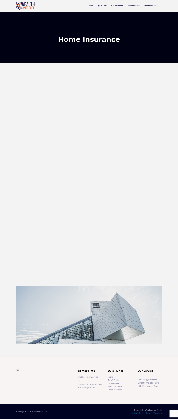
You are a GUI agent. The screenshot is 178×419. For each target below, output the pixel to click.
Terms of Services (154, 413)
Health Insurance (151, 6)
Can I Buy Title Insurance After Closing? (136, 245)
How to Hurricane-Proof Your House (134, 146)
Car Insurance (117, 6)
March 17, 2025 (78, 118)
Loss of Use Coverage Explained (86, 168)
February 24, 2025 (125, 119)
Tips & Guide (102, 6)
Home (90, 6)
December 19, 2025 (33, 133)
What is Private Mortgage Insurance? (88, 209)
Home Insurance (133, 6)
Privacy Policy (138, 413)
